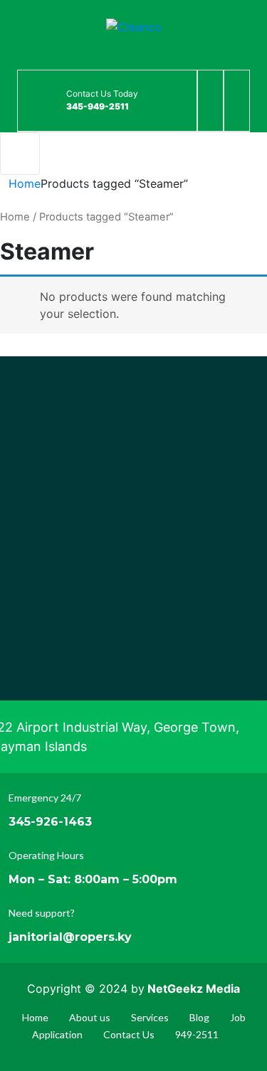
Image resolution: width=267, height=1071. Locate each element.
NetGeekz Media (193, 988)
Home (25, 183)
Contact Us (129, 1034)
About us (89, 1017)
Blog (199, 1017)
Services (150, 1017)
